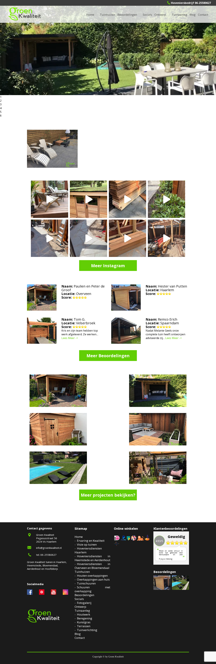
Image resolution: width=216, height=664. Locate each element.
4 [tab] (1, 108)
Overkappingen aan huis (93, 579)
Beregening (84, 618)
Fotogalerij (152, 15)
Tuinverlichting (184, 15)
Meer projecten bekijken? (108, 495)
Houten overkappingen (92, 576)
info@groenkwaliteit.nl (49, 547)
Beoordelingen (127, 15)
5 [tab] (1, 112)
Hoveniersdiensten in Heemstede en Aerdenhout (92, 558)
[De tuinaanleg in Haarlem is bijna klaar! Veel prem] (88, 238)
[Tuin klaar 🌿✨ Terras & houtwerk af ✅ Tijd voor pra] (49, 238)
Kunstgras (83, 622)
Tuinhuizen (82, 572)
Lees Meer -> (69, 338)
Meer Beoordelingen (108, 355)
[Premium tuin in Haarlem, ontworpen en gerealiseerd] (166, 199)
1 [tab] (1, 97)
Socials (79, 599)
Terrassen (83, 626)
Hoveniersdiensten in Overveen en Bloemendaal (92, 566)
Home (79, 537)
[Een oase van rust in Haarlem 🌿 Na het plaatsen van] (166, 238)
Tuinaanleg (82, 610)
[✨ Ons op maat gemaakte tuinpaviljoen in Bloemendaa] (88, 199)
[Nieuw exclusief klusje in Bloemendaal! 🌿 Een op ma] (127, 199)
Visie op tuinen (87, 544)
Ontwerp (160, 15)
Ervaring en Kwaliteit (90, 541)
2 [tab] (1, 101)
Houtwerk (83, 614)
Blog (193, 15)
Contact (203, 15)
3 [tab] (1, 104)
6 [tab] (1, 115)
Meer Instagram (108, 265)
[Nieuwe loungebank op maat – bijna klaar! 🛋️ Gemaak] (127, 238)
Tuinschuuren (86, 583)
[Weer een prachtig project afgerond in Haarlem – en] (49, 199)
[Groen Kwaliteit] (24, 13)
